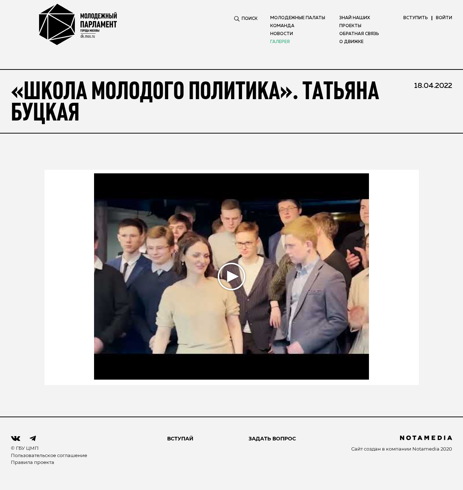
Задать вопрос (272, 438)
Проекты (350, 26)
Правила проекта (32, 462)
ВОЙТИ (444, 18)
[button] (231, 276)
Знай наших (354, 18)
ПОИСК (250, 19)
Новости (281, 34)
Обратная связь (359, 34)
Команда (282, 26)
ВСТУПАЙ (180, 438)
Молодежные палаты (297, 18)
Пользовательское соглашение (49, 455)
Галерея (280, 42)
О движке (351, 42)
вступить (415, 18)
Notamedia (425, 449)
